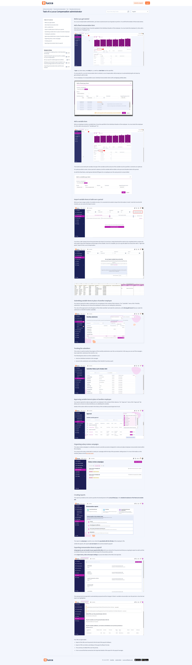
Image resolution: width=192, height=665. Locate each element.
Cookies (112, 660)
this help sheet (89, 453)
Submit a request (138, 3)
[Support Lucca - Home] (47, 3)
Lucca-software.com (128, 660)
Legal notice (118, 660)
